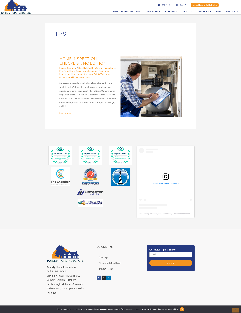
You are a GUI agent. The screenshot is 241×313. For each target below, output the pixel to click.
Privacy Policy (106, 269)
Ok (182, 309)
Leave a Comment (67, 68)
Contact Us (232, 11)
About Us (187, 11)
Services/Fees (152, 11)
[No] (235, 310)
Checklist (82, 68)
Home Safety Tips (96, 74)
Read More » (65, 112)
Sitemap (103, 257)
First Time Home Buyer (70, 71)
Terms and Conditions (110, 263)
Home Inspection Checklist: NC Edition (82, 61)
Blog (218, 11)
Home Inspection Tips (92, 71)
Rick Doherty (144, 214)
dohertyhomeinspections (161, 214)
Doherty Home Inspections (126, 11)
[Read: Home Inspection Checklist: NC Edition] (151, 87)
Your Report (171, 11)
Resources (203, 11)
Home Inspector (79, 74)
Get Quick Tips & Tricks (162, 249)
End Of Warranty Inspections (101, 68)
